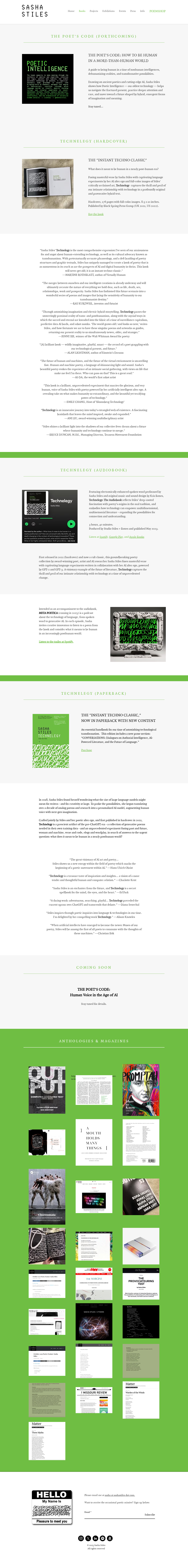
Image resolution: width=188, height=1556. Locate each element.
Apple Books (136, 537)
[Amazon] (110, 1538)
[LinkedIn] (95, 1538)
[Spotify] (102, 1538)
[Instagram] (81, 1538)
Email (87, 1512)
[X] (88, 1538)
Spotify (104, 537)
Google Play (116, 537)
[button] (47, 79)
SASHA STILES (35, 11)
